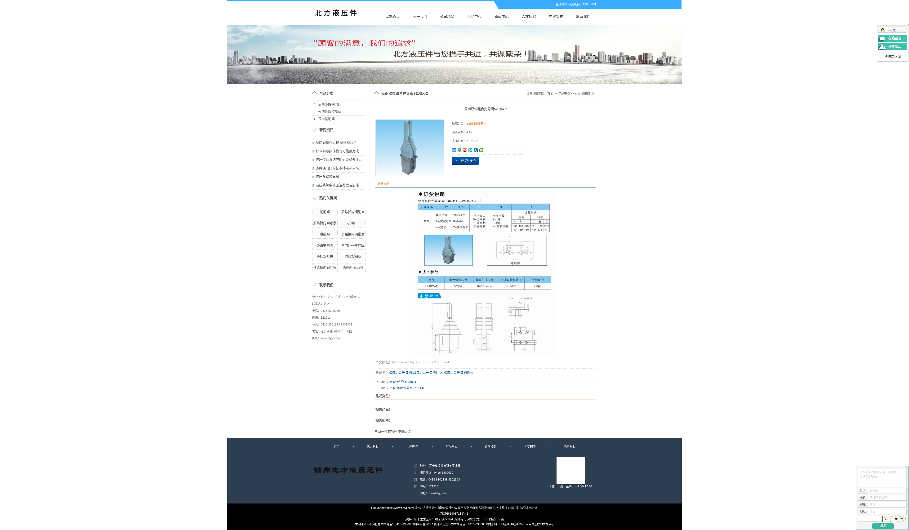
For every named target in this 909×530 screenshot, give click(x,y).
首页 (336, 446)
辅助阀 (325, 212)
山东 (438, 519)
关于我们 (420, 16)
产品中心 (474, 16)
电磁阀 (325, 234)
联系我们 (583, 16)
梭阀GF (353, 223)
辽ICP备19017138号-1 (453, 513)
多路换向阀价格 (488, 508)
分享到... (894, 46)
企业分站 (561, 4)
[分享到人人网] (476, 150)
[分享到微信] (481, 150)
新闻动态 (490, 446)
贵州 (457, 519)
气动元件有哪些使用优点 (392, 431)
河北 (470, 519)
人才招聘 (529, 16)
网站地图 (575, 4)
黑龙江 (477, 519)
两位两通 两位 (353, 267)
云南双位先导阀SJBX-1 (401, 382)
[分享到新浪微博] (465, 150)
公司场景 (447, 16)
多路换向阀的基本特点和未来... (339, 168)
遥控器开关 (324, 256)
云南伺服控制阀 (329, 111)
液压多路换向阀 (327, 176)
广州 (485, 519)
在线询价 (465, 161)
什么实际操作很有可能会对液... (339, 151)
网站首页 (393, 16)
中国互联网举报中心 (541, 524)
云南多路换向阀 (329, 104)
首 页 (550, 93)
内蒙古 (493, 519)
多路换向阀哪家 (324, 223)
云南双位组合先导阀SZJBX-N (405, 388)
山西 (451, 519)
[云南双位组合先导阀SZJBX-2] (410, 148)
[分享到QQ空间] (460, 150)
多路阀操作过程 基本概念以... (337, 142)
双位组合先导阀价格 (458, 372)
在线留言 (556, 16)
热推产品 (411, 519)
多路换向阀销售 (353, 212)
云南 (501, 519)
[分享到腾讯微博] (470, 150)
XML (594, 4)
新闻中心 (502, 16)
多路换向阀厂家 (324, 267)
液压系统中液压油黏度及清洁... (339, 185)
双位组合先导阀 (400, 372)
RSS (586, 4)
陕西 (444, 519)
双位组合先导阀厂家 (428, 372)
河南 (463, 519)
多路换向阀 (324, 245)
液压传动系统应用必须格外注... (339, 159)
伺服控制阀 (353, 256)
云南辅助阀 (326, 119)
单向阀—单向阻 (353, 245)
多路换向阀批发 (353, 234)
